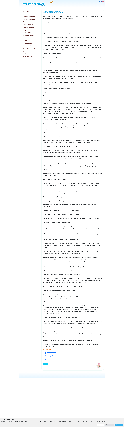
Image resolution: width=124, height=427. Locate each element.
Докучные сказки (28, 30)
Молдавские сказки (29, 38)
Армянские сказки (28, 14)
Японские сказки (28, 56)
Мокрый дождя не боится (52, 360)
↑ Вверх (45, 364)
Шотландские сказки (29, 54)
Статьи (25, 59)
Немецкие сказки (28, 40)
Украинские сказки (29, 48)
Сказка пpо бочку (50, 356)
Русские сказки (27, 43)
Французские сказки (29, 51)
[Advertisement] (62, 402)
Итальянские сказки (29, 32)
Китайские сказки (28, 35)
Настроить (101, 425)
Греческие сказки (28, 24)
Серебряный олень (50, 352)
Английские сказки (29, 11)
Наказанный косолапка (52, 354)
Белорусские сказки (29, 16)
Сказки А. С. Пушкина (29, 46)
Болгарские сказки (29, 19)
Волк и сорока (49, 358)
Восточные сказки (28, 22)
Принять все (119, 425)
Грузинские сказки (28, 27)
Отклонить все (109, 425)
